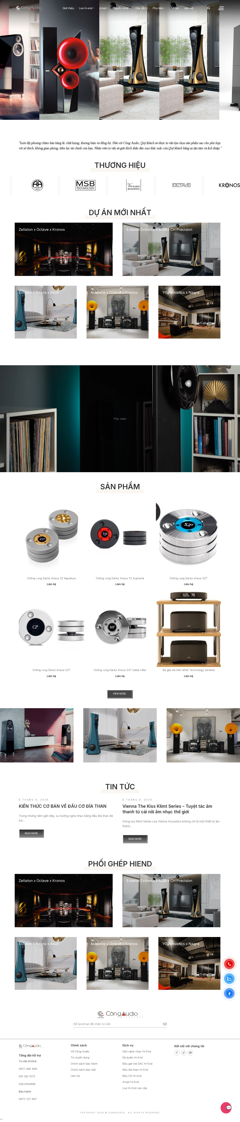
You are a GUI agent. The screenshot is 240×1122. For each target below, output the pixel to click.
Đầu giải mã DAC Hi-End (137, 1063)
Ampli (102, 8)
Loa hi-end (85, 8)
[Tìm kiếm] (208, 8)
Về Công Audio (80, 1051)
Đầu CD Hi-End (131, 1076)
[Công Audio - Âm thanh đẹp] (29, 8)
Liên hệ (188, 8)
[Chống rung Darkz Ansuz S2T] (188, 536)
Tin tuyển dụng (80, 1057)
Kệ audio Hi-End (132, 1057)
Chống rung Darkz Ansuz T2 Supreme (120, 578)
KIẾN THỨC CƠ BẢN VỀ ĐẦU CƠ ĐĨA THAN (62, 806)
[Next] (229, 52)
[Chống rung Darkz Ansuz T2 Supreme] (120, 536)
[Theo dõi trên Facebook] (177, 1052)
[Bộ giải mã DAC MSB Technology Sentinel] (188, 628)
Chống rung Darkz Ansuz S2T (189, 578)
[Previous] (10, 52)
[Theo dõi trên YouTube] (190, 1052)
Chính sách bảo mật (83, 1069)
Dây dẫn (140, 8)
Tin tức (174, 8)
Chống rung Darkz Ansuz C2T (51, 670)
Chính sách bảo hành (84, 1063)
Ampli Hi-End (130, 1082)
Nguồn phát (120, 8)
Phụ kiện (158, 8)
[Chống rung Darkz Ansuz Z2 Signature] (51, 536)
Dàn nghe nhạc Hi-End (136, 1051)
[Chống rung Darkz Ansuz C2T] (51, 628)
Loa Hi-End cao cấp (134, 1088)
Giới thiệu (68, 8)
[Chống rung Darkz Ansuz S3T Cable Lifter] (120, 628)
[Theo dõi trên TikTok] (183, 1052)
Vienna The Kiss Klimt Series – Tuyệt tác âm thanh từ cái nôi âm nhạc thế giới (167, 809)
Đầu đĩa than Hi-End (135, 1069)
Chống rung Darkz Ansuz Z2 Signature (51, 578)
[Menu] (220, 8)
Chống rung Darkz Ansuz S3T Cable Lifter (120, 670)
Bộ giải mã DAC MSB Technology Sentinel (189, 670)
